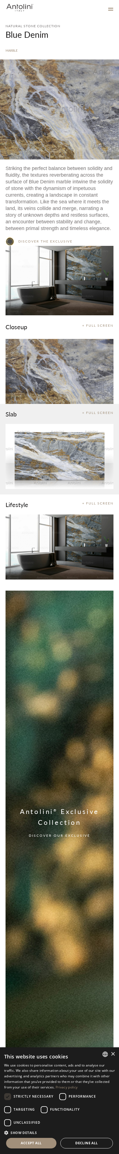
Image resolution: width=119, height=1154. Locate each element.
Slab (11, 413)
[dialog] (59, 1100)
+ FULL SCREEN (97, 325)
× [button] (113, 1054)
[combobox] (105, 1054)
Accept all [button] (31, 1143)
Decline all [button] (86, 1143)
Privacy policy (66, 1087)
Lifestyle (17, 504)
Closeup (16, 326)
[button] (59, 1132)
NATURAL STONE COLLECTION (33, 26)
